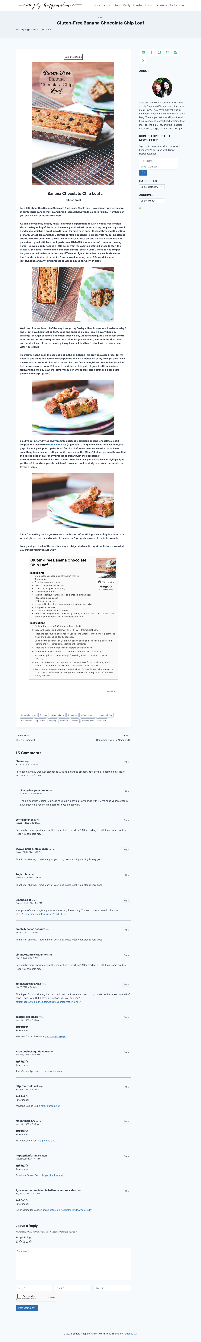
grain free (40, 721)
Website (100, 1288)
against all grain (28, 715)
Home (97, 5)
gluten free (26, 721)
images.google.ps (27, 1016)
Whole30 (25, 249)
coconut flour (105, 715)
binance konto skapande (31, 954)
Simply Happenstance (28, 29)
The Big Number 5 (26, 737)
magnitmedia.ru (26, 1120)
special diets (88, 721)
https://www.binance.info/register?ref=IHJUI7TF (42, 914)
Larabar (112, 343)
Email (60, 1288)
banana (43, 715)
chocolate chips (88, 715)
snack (75, 721)
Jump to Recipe (73, 57)
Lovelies (137, 5)
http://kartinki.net (27, 1086)
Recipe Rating (23, 1237)
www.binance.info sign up (32, 849)
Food (118, 5)
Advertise (161, 5)
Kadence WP (130, 1333)
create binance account (30, 929)
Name (21, 1288)
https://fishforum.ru (28, 1155)
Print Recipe (107, 582)
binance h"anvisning (28, 983)
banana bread (57, 715)
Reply (126, 761)
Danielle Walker (57, 444)
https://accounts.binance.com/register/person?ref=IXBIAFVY (49, 1001)
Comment (23, 1251)
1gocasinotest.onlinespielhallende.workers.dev (46, 1190)
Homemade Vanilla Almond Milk (113, 737)
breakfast (72, 715)
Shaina (20, 761)
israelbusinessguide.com (32, 1051)
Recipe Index (177, 5)
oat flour (64, 721)
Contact (149, 5)
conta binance (25, 819)
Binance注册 (23, 900)
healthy (52, 721)
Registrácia (23, 874)
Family (126, 5)
